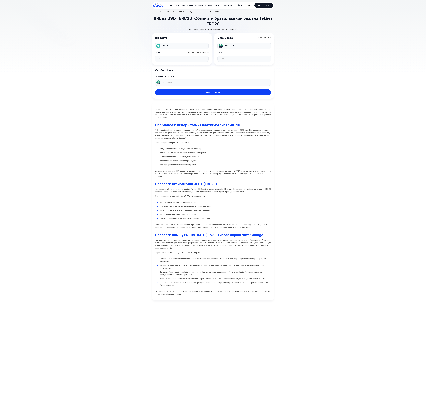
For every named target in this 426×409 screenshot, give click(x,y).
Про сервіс (228, 5)
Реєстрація (262, 5)
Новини (190, 5)
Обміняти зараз (213, 92)
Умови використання (203, 5)
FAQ (183, 5)
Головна (155, 12)
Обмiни (162, 12)
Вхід (250, 5)
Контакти (217, 5)
